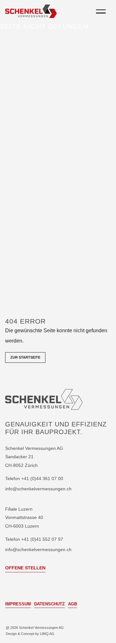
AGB (72, 604)
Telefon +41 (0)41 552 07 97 (34, 539)
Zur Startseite (25, 357)
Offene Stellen (25, 567)
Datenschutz (49, 604)
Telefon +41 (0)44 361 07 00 (34, 478)
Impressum (18, 604)
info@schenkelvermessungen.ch (38, 489)
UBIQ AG (47, 634)
